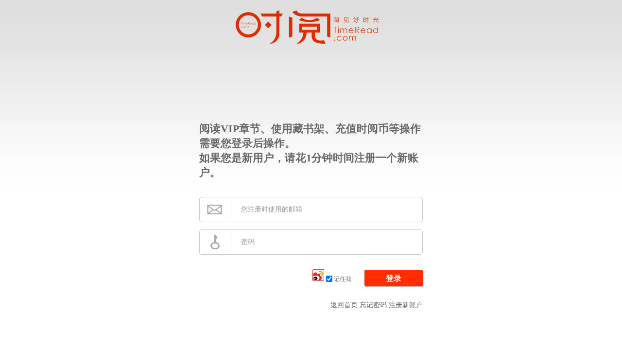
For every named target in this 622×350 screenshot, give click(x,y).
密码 (248, 241)
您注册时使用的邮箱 (271, 209)
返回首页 (344, 305)
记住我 (342, 279)
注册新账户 (406, 305)
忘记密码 (373, 305)
